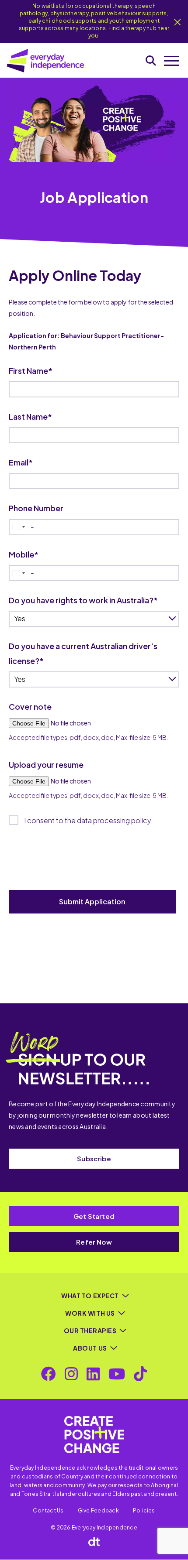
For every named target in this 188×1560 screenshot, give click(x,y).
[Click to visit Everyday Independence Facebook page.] (48, 1373)
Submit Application (92, 901)
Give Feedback (98, 1510)
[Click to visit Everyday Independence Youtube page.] (116, 1373)
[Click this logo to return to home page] (45, 60)
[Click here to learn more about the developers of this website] (94, 1541)
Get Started (94, 1216)
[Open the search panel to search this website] (151, 61)
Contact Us (48, 1510)
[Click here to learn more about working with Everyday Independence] (94, 1434)
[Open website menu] (171, 61)
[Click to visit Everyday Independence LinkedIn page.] (93, 1373)
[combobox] (18, 527)
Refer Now (93, 1242)
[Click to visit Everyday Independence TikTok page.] (140, 1373)
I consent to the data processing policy (87, 820)
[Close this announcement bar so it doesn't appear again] (177, 23)
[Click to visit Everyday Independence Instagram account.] (71, 1373)
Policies (144, 1510)
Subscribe (94, 1158)
